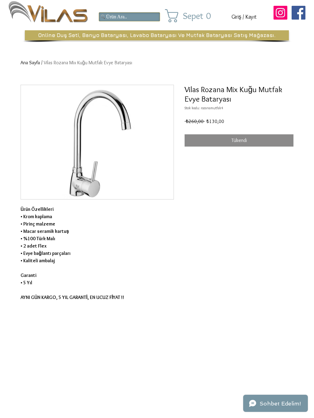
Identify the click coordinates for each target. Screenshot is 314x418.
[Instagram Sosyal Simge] (280, 13)
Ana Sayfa (30, 62)
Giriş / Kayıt (244, 16)
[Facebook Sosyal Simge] (298, 13)
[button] (193, 15)
